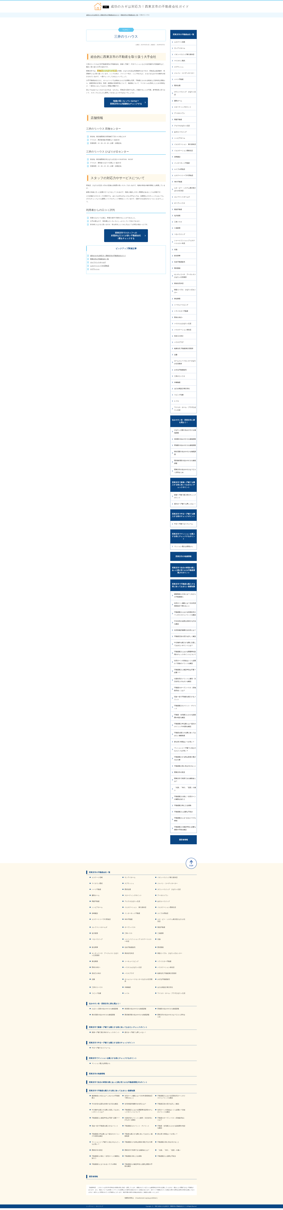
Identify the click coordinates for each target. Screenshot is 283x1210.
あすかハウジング (180, 132)
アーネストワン (179, 113)
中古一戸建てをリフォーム (183, 524)
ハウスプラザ (179, 342)
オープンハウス (179, 203)
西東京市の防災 (179, 772)
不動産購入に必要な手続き (183, 812)
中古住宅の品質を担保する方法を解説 (185, 622)
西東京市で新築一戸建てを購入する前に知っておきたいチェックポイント (183, 484)
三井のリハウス (179, 376)
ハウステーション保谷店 (182, 330)
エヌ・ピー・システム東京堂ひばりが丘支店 (185, 189)
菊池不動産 (178, 209)
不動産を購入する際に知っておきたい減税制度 (185, 734)
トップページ (90, 1206)
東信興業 (177, 299)
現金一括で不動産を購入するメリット (185, 698)
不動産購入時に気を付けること (185, 766)
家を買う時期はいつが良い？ (184, 742)
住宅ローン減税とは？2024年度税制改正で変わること (185, 604)
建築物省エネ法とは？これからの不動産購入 (185, 595)
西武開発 (177, 268)
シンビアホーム (179, 138)
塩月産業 (177, 215)
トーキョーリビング (181, 305)
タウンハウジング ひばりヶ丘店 (185, 93)
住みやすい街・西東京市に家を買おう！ (183, 421)
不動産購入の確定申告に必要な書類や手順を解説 (185, 828)
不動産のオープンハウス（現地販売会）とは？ (185, 689)
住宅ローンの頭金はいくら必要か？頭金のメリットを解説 (185, 662)
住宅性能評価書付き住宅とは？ (185, 630)
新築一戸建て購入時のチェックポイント (185, 496)
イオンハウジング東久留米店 (184, 54)
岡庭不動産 (178, 119)
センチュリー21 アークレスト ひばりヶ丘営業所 (185, 276)
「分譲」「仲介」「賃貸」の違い (185, 789)
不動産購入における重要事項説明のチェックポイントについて (185, 653)
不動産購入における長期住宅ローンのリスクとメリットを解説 (185, 613)
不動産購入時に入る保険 (182, 805)
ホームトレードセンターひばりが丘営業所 (185, 362)
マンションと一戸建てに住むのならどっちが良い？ (185, 749)
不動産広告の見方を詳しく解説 (185, 636)
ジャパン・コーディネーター (184, 73)
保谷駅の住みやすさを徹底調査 (185, 439)
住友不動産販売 (179, 262)
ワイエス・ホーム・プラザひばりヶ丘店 (185, 408)
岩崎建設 (177, 157)
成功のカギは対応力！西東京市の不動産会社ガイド (150, 6)
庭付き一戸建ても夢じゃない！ (185, 504)
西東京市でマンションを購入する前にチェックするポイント (183, 536)
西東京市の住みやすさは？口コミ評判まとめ (185, 471)
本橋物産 (177, 382)
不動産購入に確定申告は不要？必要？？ (185, 671)
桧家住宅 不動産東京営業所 (183, 348)
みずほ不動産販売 (180, 370)
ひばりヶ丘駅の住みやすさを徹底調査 (185, 431)
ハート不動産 (179, 79)
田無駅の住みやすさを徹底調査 (185, 445)
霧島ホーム (178, 101)
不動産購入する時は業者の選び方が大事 (185, 758)
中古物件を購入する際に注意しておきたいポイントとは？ (185, 644)
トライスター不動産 (181, 311)
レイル (176, 401)
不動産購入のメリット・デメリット (185, 707)
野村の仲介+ (178, 317)
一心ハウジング (179, 234)
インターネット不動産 (182, 163)
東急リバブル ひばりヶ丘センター (185, 291)
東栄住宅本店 (179, 283)
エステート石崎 (179, 42)
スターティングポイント (182, 107)
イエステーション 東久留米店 (185, 144)
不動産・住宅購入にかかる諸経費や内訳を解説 (185, 716)
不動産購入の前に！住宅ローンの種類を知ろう (185, 798)
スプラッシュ (94, 269)
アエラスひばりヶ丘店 (182, 126)
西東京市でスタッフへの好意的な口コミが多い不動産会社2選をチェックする (126, 235)
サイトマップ (99, 1206)
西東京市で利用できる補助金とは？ (185, 780)
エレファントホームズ (98, 262)
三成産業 (177, 228)
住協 (175, 249)
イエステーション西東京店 (183, 150)
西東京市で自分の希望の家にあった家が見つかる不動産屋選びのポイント (183, 570)
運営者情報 (183, 840)
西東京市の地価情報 (183, 556)
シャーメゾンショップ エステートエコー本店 (184, 242)
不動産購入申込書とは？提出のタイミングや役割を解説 (185, 725)
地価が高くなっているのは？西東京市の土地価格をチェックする (126, 102)
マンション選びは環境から (183, 546)
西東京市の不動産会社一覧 (99, 259)
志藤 (175, 355)
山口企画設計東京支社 (182, 388)
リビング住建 (179, 395)
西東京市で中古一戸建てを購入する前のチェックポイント (183, 515)
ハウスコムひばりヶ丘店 (182, 323)
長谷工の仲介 (179, 336)
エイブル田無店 (179, 169)
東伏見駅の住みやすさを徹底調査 (185, 453)
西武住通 (177, 85)
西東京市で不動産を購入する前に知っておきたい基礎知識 (183, 585)
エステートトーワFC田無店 (99, 266)
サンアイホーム (179, 48)
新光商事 (177, 256)
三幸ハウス (178, 222)
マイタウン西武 (179, 61)
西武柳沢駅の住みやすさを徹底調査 (185, 462)
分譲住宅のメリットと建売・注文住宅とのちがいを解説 (185, 680)
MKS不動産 (178, 182)
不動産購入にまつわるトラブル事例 (185, 819)
